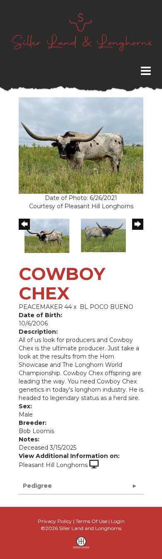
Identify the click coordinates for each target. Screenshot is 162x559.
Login (118, 521)
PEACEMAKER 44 (45, 307)
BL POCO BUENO (106, 307)
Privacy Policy (55, 521)
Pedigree (37, 485)
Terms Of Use (91, 521)
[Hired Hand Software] (81, 546)
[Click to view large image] (81, 145)
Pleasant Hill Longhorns (53, 465)
